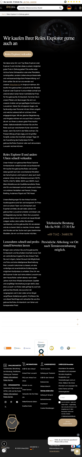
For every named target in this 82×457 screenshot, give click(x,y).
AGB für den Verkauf (47, 377)
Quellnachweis (27, 406)
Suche (60, 8)
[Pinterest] (11, 402)
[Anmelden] (75, 7)
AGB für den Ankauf (28, 369)
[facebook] (17, 402)
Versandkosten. (54, 451)
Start (3, 14)
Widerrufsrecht (45, 386)
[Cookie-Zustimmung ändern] (4, 450)
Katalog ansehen (1, 8)
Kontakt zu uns (27, 385)
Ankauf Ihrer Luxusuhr (29, 373)
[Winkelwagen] (80, 7)
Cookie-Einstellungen (47, 408)
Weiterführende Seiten (29, 401)
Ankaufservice (15, 85)
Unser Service (26, 389)
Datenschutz (44, 382)
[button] (4, 443)
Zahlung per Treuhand (47, 373)
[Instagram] (5, 402)
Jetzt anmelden (68, 422)
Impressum (44, 404)
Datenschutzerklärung (68, 416)
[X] (5, 407)
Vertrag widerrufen (46, 391)
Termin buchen (45, 369)
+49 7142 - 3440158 (60, 234)
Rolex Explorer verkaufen (18, 54)
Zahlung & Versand (46, 395)
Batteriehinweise (45, 399)
